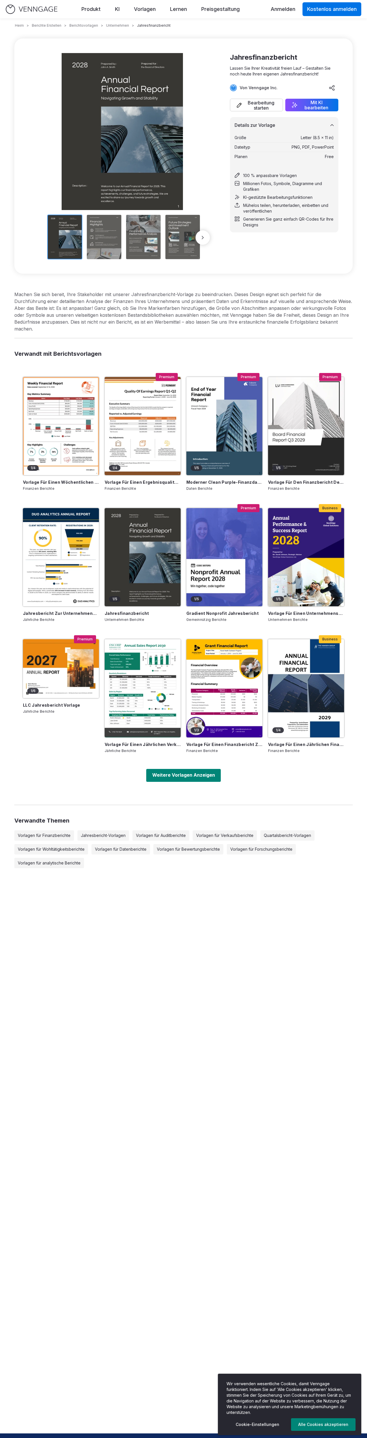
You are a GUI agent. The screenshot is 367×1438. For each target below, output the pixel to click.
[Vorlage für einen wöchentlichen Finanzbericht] (61, 426)
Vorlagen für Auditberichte (161, 835)
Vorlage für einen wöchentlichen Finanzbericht (61, 482)
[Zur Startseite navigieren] (31, 9)
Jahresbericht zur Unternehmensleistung (61, 613)
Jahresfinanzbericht (127, 613)
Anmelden (283, 9)
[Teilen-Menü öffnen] (332, 87)
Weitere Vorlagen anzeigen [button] (183, 775)
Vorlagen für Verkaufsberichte (224, 835)
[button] (256, 105)
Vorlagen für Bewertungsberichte (188, 849)
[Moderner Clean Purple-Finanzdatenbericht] (224, 426)
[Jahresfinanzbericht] (143, 557)
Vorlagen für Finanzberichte (44, 835)
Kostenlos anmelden (332, 9)
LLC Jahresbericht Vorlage (51, 705)
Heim (19, 25)
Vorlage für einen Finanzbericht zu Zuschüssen (224, 744)
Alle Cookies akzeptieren (323, 1424)
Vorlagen (145, 9)
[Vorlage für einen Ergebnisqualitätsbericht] (143, 426)
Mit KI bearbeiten (316, 105)
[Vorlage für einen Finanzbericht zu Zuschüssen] (224, 688)
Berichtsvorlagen (83, 25)
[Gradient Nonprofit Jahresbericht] (224, 557)
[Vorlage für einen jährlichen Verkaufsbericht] (143, 688)
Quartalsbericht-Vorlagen (287, 835)
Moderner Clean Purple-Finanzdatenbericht (224, 482)
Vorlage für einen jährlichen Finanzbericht (306, 744)
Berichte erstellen (46, 25)
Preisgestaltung (220, 9)
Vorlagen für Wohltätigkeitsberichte (51, 849)
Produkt (91, 9)
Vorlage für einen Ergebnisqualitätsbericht (143, 482)
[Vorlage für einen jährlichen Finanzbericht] (306, 688)
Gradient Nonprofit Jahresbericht (222, 613)
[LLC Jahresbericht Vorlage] (61, 668)
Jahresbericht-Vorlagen (103, 835)
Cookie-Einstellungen (257, 1424)
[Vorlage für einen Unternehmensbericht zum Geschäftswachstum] (306, 557)
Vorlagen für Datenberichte (121, 849)
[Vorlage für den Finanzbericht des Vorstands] (306, 426)
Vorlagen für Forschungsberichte (261, 849)
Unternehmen (117, 25)
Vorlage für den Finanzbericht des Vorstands (306, 482)
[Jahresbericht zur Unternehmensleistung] (61, 557)
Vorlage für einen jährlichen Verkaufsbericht (143, 744)
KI (117, 9)
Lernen (178, 9)
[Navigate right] (203, 237)
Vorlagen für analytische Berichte (49, 862)
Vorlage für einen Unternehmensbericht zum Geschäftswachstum (306, 613)
